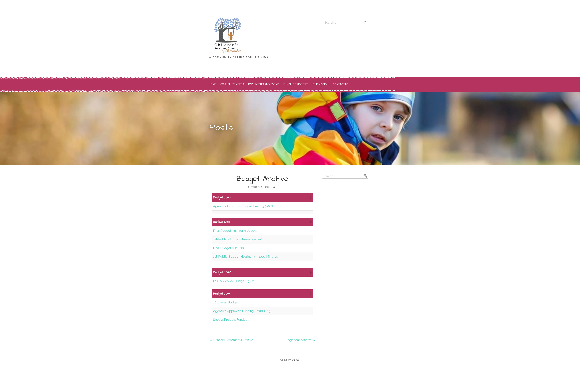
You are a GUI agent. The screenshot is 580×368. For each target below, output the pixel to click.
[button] (310, 197)
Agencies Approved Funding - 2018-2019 (242, 311)
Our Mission (321, 84)
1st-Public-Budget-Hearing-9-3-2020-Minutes (245, 256)
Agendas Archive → (301, 340)
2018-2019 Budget (226, 302)
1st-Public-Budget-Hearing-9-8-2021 (239, 239)
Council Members (232, 84)
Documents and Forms (263, 84)
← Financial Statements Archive (231, 340)
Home (212, 84)
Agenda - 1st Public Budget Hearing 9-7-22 (243, 206)
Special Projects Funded (230, 319)
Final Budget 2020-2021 (229, 248)
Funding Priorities (295, 84)
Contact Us (340, 84)
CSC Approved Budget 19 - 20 (234, 281)
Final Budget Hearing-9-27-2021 (235, 231)
